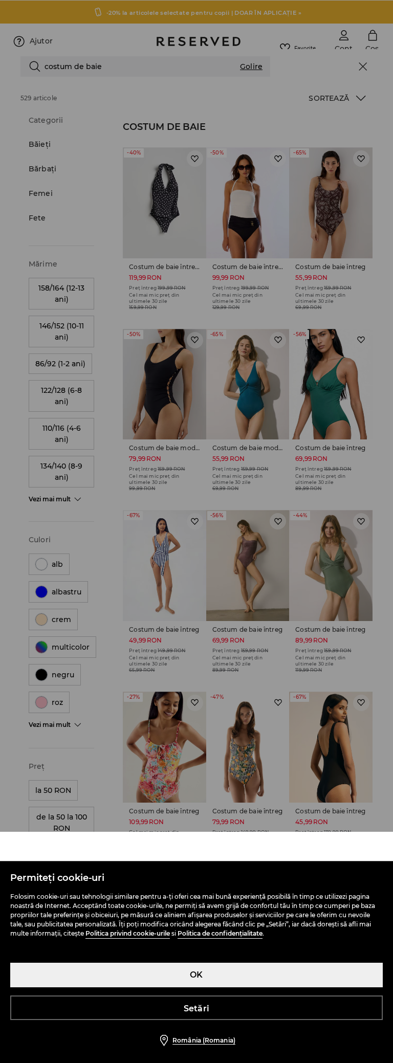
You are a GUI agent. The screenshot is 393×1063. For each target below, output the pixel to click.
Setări (196, 1008)
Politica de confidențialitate (220, 933)
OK (196, 975)
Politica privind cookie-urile (127, 933)
